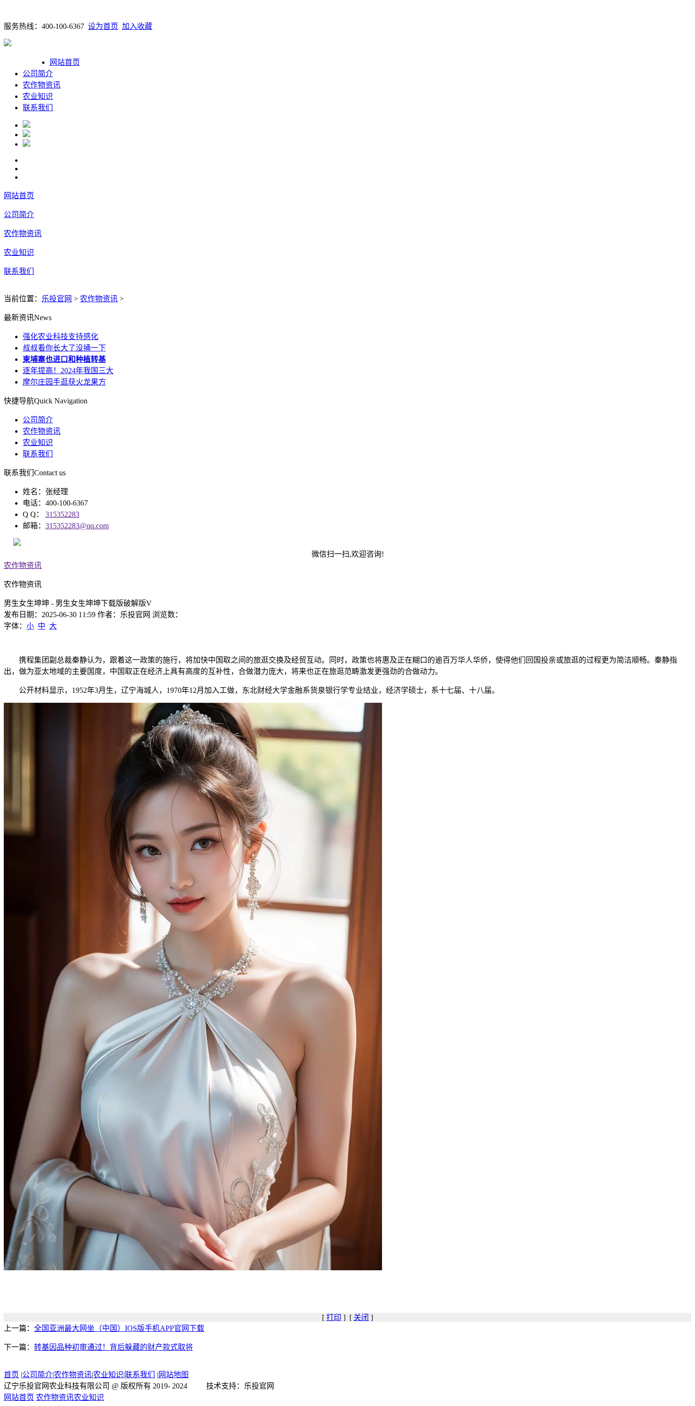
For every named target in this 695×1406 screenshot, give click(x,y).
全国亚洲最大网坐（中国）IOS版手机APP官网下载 (119, 1328)
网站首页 (65, 62)
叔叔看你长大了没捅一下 (64, 348)
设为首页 (103, 26)
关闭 (361, 1317)
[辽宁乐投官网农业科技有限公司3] (26, 144)
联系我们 (38, 108)
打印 (333, 1317)
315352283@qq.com (77, 526)
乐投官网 (57, 299)
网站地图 (173, 1375)
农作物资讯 (42, 85)
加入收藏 (137, 26)
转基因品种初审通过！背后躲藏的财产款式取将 (113, 1347)
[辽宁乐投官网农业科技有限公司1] (26, 125)
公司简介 (38, 74)
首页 (11, 1375)
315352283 (62, 514)
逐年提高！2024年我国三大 (68, 371)
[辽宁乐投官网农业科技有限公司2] (26, 135)
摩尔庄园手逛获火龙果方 (64, 382)
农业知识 (38, 96)
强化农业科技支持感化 (60, 336)
